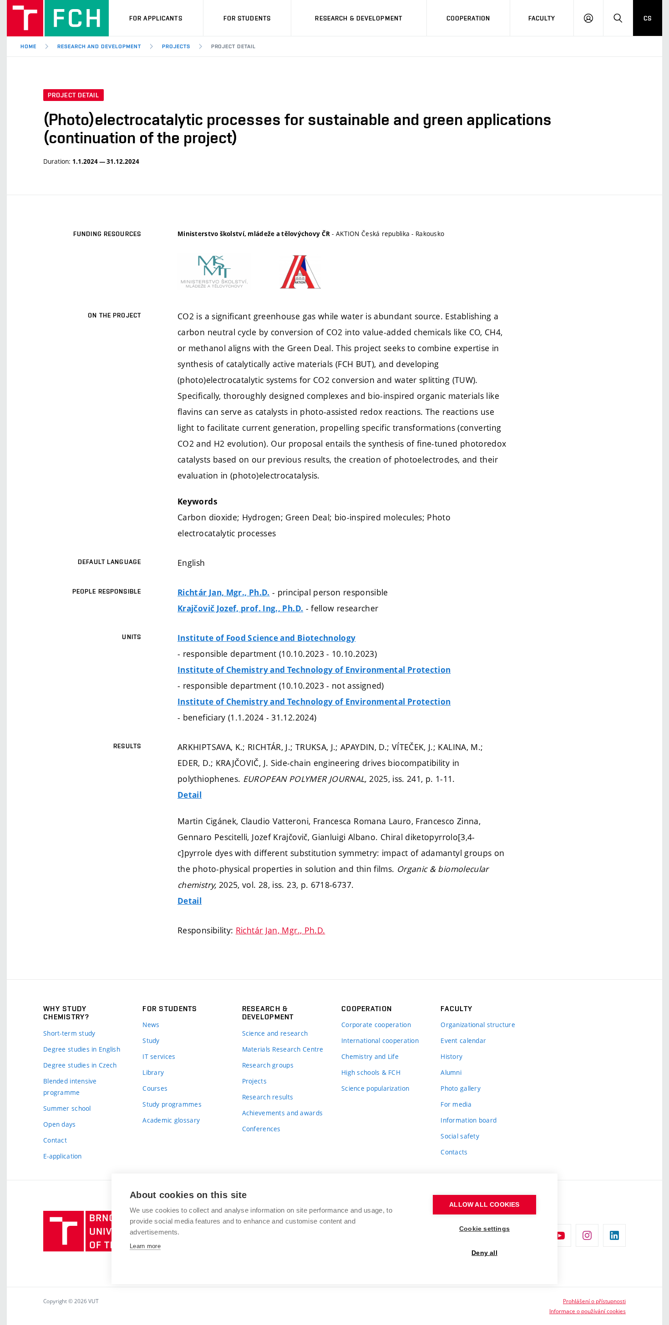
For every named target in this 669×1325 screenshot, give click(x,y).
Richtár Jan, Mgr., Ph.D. (223, 592)
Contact (55, 1140)
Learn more (145, 1246)
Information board (469, 1120)
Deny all (484, 1252)
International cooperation (380, 1040)
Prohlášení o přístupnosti (594, 1301)
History (451, 1056)
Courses (154, 1088)
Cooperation (468, 18)
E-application (62, 1156)
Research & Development (358, 18)
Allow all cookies (484, 1204)
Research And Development (99, 46)
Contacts (454, 1152)
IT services (158, 1056)
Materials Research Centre (283, 1049)
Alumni (451, 1072)
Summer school (67, 1108)
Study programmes (171, 1104)
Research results (267, 1097)
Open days (59, 1124)
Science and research (275, 1033)
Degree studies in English (81, 1049)
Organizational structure (478, 1024)
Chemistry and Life (370, 1056)
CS (648, 18)
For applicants (155, 18)
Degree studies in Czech (80, 1065)
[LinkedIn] (614, 1235)
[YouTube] (559, 1235)
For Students (247, 18)
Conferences (261, 1128)
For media (456, 1104)
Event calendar (463, 1040)
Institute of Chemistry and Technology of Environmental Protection (314, 670)
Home (28, 46)
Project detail (233, 46)
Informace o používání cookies (587, 1311)
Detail (189, 795)
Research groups (268, 1065)
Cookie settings (484, 1228)
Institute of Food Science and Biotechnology (266, 638)
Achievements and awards (282, 1112)
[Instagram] (587, 1235)
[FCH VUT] (58, 18)
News (150, 1024)
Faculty (542, 18)
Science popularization (375, 1088)
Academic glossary (171, 1120)
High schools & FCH (370, 1072)
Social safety (460, 1136)
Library (153, 1072)
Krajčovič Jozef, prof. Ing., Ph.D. (240, 608)
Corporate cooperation (376, 1024)
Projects (176, 46)
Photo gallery (461, 1088)
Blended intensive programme (70, 1087)
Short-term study (69, 1033)
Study (150, 1040)
